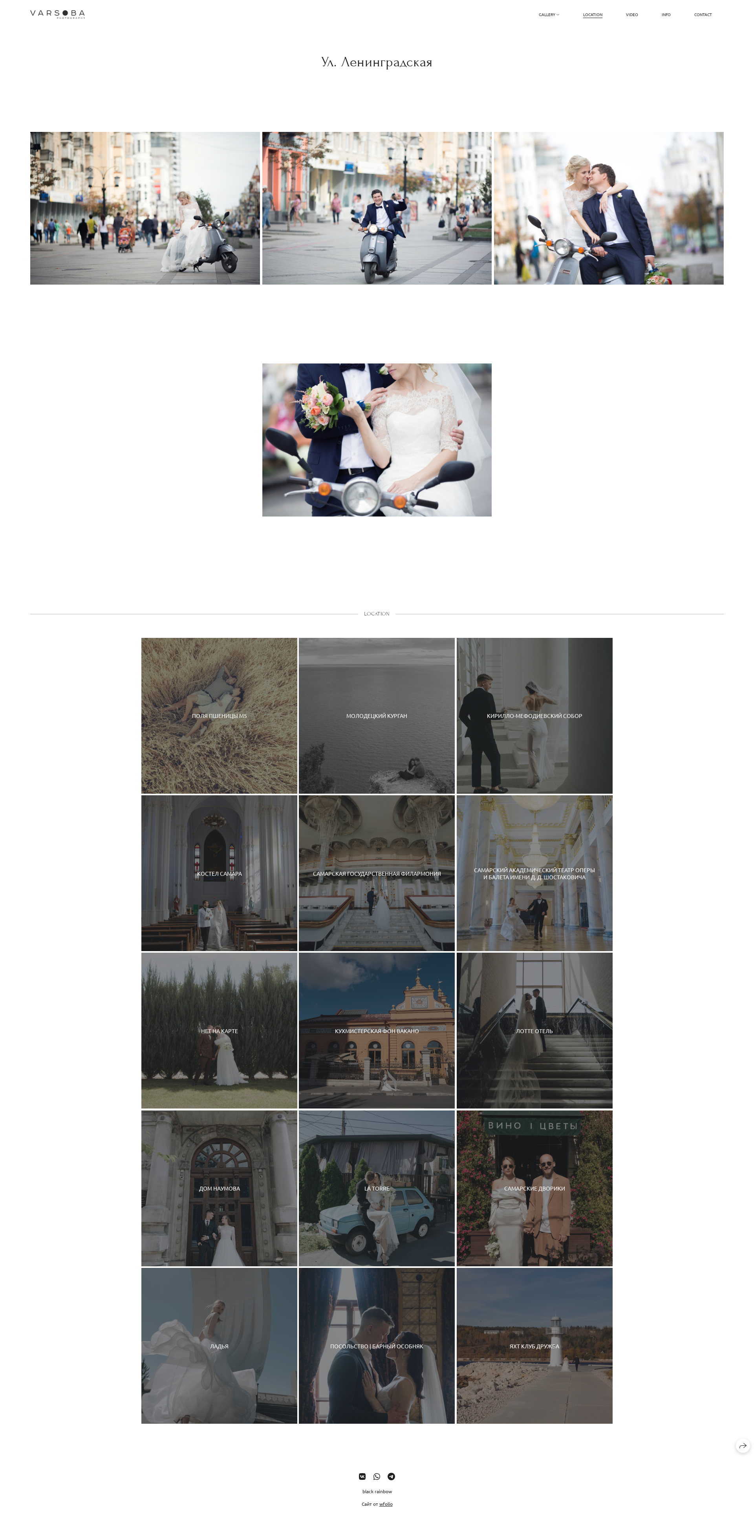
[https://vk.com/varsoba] (362, 1476)
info (666, 14)
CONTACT (703, 14)
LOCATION (592, 14)
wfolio (386, 1504)
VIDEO (632, 14)
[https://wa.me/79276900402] (376, 1476)
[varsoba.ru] (57, 14)
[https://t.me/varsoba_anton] (391, 1476)
